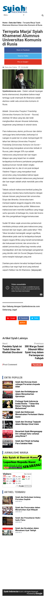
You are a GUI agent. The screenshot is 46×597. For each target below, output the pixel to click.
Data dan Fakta (11, 67)
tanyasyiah (36, 270)
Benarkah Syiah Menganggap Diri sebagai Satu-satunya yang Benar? (28, 433)
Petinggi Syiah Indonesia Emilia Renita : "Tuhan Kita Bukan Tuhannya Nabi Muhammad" (27, 405)
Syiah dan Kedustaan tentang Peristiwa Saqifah (27, 498)
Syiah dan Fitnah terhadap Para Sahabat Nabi (27, 442)
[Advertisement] (23, 561)
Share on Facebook (23, 50)
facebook (37, 365)
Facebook (24, 318)
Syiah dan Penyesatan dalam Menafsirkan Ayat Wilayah (27, 508)
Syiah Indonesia (11, 591)
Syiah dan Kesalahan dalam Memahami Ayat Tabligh (27, 529)
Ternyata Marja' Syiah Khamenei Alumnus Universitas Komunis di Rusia (22, 37)
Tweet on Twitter (23, 56)
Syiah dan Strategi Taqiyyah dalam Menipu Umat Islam (28, 423)
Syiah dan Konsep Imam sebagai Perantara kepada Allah (27, 384)
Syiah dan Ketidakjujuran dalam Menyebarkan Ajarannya (26, 393)
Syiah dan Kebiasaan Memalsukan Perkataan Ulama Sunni (29, 414)
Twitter (36, 318)
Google (12, 318)
